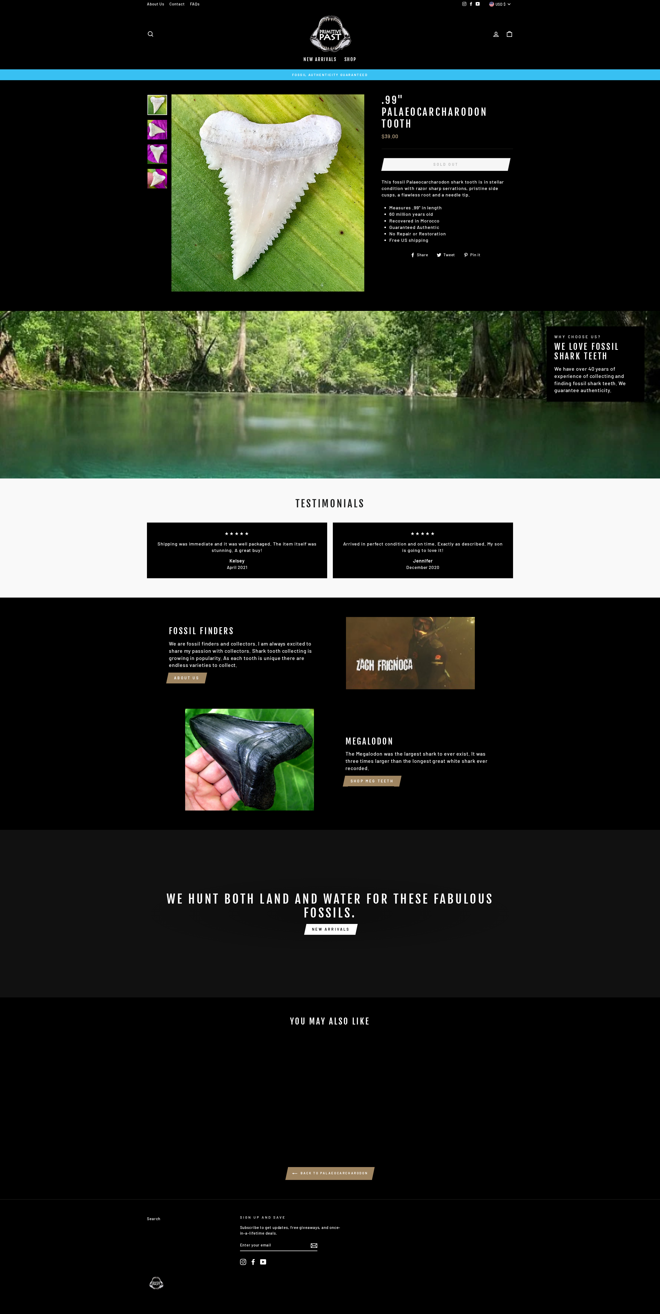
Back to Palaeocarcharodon (333, 1173)
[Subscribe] (314, 1245)
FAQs (195, 4)
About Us (155, 4)
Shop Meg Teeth (372, 781)
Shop (350, 59)
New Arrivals (319, 59)
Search (153, 1218)
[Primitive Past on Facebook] (253, 1262)
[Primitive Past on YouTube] (263, 1262)
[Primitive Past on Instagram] (243, 1262)
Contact (177, 4)
